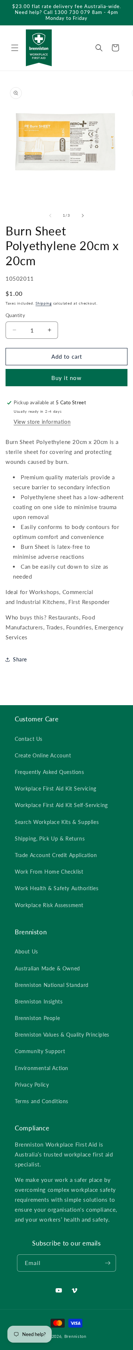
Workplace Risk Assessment (49, 905)
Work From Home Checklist (49, 871)
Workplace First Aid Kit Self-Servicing (61, 805)
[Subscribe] (107, 1263)
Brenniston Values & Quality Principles (62, 1034)
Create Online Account (43, 755)
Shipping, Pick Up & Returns (50, 838)
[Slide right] (83, 215)
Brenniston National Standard (52, 985)
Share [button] (20, 659)
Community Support (40, 1051)
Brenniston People (37, 1018)
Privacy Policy (32, 1084)
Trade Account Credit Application (56, 855)
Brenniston (75, 1336)
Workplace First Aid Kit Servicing (55, 788)
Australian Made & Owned (47, 968)
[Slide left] (50, 215)
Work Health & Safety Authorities (56, 888)
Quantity (15, 315)
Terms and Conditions (41, 1101)
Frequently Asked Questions (49, 772)
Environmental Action (41, 1068)
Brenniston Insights (38, 1001)
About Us (26, 951)
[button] (15, 48)
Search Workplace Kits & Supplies (57, 822)
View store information (42, 422)
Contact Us (28, 739)
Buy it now (66, 377)
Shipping (43, 303)
